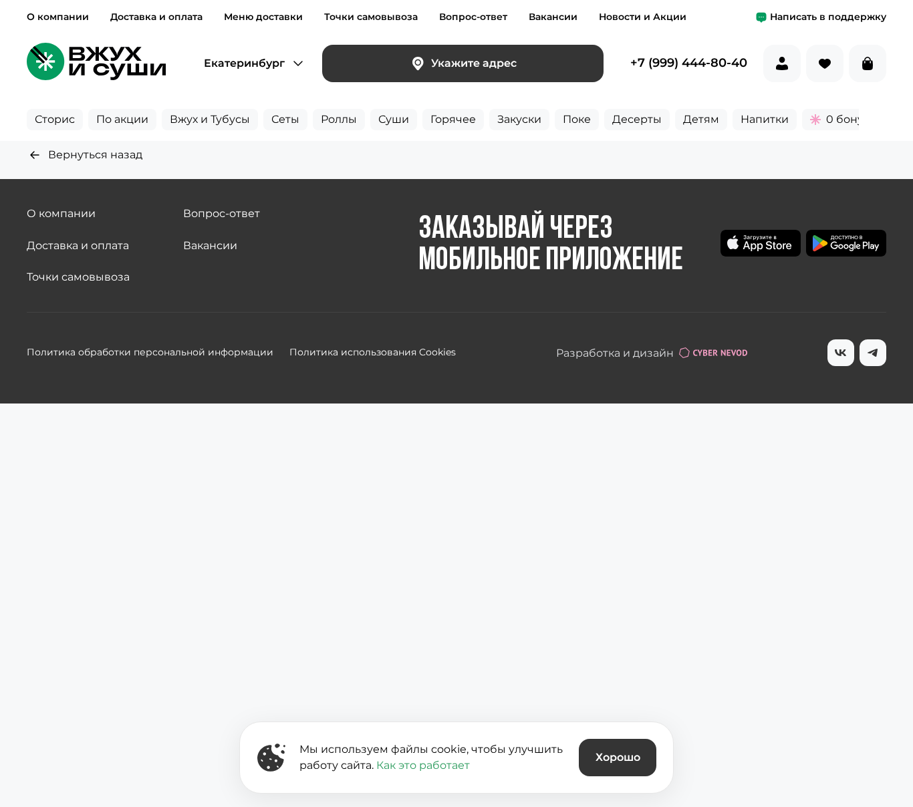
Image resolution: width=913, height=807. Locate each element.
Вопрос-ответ (473, 17)
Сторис (55, 119)
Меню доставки (263, 17)
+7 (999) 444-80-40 (688, 63)
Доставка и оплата (156, 17)
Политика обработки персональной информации (150, 352)
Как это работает (423, 765)
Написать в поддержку (828, 17)
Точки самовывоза (371, 17)
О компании (58, 17)
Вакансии (553, 17)
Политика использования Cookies (372, 352)
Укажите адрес (474, 63)
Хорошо (618, 757)
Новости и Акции (642, 17)
